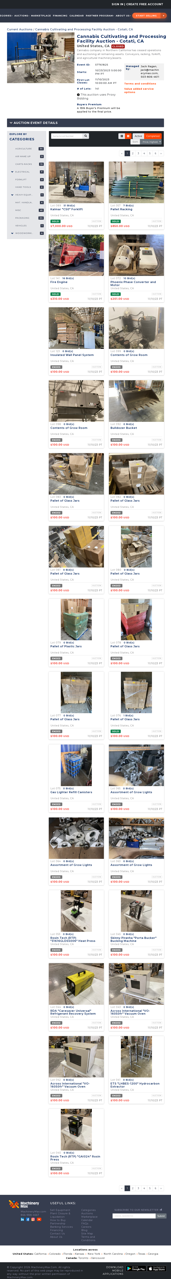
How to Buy (58, 1220)
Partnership (57, 1223)
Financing (60, 15)
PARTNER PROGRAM (99, 15)
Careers (86, 1226)
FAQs (84, 1223)
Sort (135, 141)
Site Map (87, 1233)
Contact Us (57, 1233)
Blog (84, 1230)
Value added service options (139, 90)
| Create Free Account (143, 4)
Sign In (117, 4)
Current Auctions (20, 29)
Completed (152, 136)
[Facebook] (27, 1219)
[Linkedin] (23, 1219)
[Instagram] (33, 1219)
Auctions (21, 15)
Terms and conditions (140, 83)
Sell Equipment (60, 1210)
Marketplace (41, 15)
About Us (123, 15)
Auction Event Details (35, 123)
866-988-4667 (30, 1214)
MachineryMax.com (33, 1211)
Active (138, 136)
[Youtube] (39, 1219)
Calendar (76, 15)
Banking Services (61, 1226)
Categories (88, 1210)
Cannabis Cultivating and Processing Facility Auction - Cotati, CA (84, 29)
